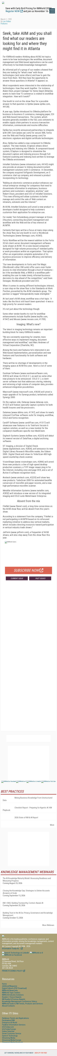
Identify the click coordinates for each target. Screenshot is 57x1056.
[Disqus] (28, 623)
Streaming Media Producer (12, 1042)
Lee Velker (7, 21)
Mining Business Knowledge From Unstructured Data (27, 799)
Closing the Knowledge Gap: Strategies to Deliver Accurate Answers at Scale (26, 891)
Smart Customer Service (11, 1033)
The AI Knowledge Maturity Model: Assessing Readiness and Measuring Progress (27, 879)
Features (4, 23)
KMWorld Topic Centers (11, 993)
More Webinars (48, 925)
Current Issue (17, 578)
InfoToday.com (8, 1027)
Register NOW (13, 11)
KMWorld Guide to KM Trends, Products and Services (22, 1004)
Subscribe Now (26, 570)
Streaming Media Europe (11, 1040)
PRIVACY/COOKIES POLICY (12, 971)
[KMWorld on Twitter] (36, 953)
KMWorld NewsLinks (10, 990)
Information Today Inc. (11, 948)
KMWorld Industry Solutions (13, 995)
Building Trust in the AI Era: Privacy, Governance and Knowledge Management (28, 914)
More (52, 825)
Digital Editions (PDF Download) (14, 988)
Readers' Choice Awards (11, 997)
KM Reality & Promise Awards (13, 999)
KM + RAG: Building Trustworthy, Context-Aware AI (23, 903)
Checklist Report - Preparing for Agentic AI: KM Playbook (27, 808)
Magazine (9, 986)
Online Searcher (8, 1031)
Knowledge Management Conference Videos (19, 1001)
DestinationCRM (8, 1020)
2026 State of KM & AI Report (26, 817)
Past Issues (40, 578)
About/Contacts (8, 1006)
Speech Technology (10, 1036)
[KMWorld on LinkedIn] (15, 953)
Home (4, 984)
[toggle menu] (52, 10)
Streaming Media (8, 1038)
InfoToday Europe (9, 1029)
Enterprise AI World (9, 1022)
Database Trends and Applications (15, 1018)
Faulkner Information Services (13, 1025)
